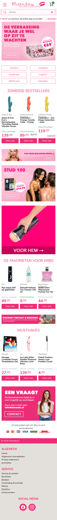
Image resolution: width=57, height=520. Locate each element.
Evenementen (8, 492)
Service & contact (10, 473)
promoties (6, 462)
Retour (5, 486)
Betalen (5, 479)
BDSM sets (14, 81)
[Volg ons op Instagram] (32, 507)
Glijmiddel (43, 81)
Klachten (6, 489)
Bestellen (6, 476)
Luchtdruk (43, 68)
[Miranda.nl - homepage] (28, 5)
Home (4, 453)
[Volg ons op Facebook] (23, 507)
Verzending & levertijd (12, 483)
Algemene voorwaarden (13, 456)
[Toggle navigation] (5, 5)
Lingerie (43, 74)
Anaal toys (14, 74)
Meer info (10, 140)
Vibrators (14, 68)
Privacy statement (10, 459)
